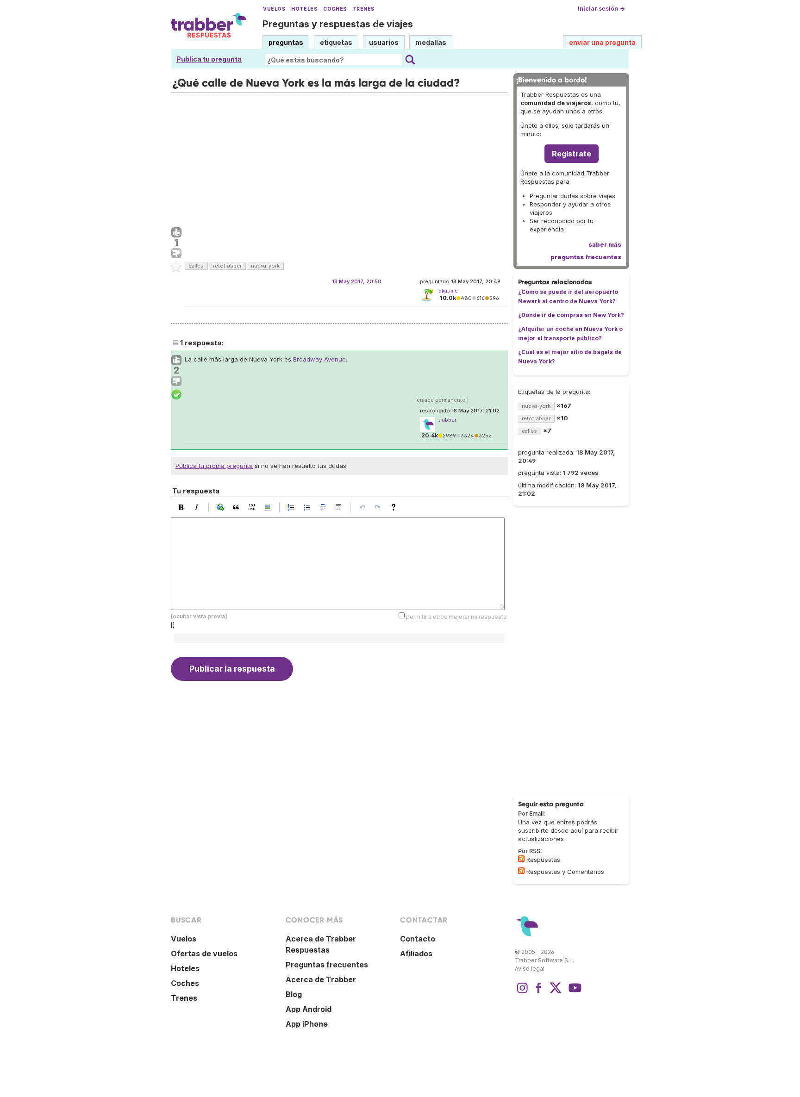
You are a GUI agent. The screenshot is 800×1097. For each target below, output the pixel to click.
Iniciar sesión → (601, 8)
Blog (294, 994)
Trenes (364, 9)
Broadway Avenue (319, 359)
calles (196, 265)
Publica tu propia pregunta (214, 465)
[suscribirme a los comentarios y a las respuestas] (521, 870)
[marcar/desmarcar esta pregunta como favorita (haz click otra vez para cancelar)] (176, 267)
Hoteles (304, 9)
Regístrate (571, 153)
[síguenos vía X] (555, 992)
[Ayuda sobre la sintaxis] (395, 507)
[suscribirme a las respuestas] (521, 858)
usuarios (384, 42)
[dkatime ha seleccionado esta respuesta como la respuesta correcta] (176, 394)
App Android (308, 1009)
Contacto (417, 938)
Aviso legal (529, 968)
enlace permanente (441, 400)
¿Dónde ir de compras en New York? (571, 315)
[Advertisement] (339, 158)
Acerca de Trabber (321, 979)
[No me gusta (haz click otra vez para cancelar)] (176, 253)
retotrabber (227, 265)
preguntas (286, 42)
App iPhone (307, 1023)
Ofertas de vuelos (204, 953)
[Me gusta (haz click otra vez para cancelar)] (176, 232)
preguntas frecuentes (585, 257)
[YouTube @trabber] (573, 992)
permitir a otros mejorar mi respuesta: (457, 616)
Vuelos (274, 9)
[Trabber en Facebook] (538, 992)
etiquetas (336, 42)
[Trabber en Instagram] (522, 992)
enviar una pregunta (602, 42)
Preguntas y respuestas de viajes (337, 24)
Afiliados (416, 953)
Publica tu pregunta (209, 59)
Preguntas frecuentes (327, 964)
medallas (430, 42)
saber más (604, 244)
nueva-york (265, 265)
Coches (334, 9)
